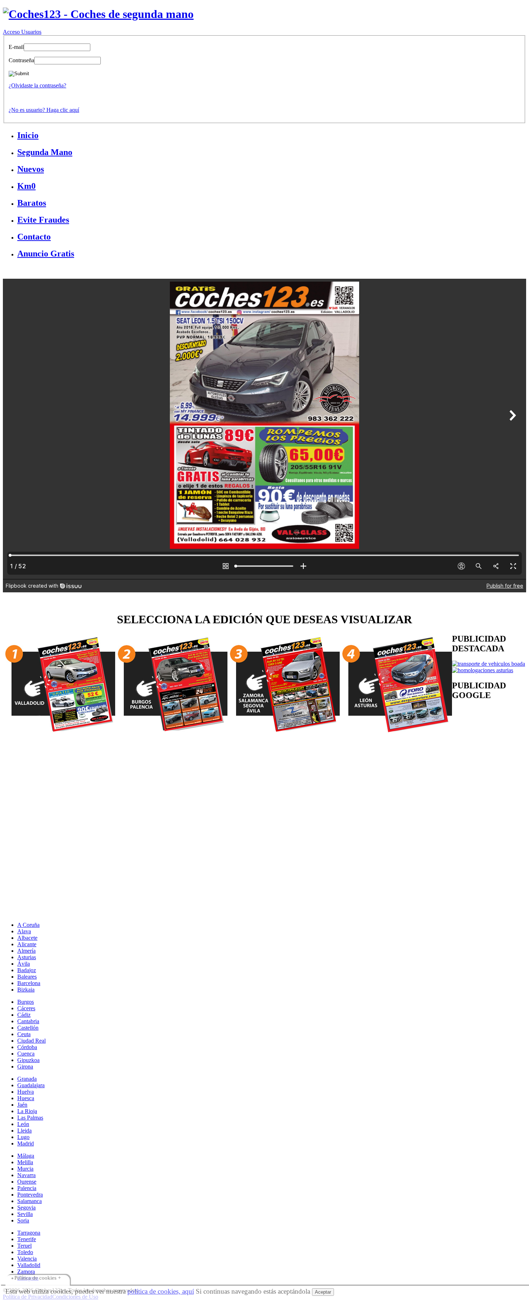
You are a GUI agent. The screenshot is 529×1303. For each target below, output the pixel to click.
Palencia (26, 1188)
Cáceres (26, 1008)
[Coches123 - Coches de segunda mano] (98, 14)
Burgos (25, 1002)
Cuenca (26, 1054)
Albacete (27, 938)
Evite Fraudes (43, 219)
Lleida (24, 1130)
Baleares (27, 977)
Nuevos (30, 169)
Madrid (25, 1143)
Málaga (25, 1156)
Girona (25, 1066)
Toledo (25, 1252)
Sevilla (25, 1214)
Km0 (26, 186)
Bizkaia (26, 990)
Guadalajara (31, 1085)
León (23, 1124)
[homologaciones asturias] (482, 670)
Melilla (25, 1162)
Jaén (22, 1105)
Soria (23, 1220)
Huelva (25, 1092)
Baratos (31, 203)
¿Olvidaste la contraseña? (37, 85)
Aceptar (323, 1292)
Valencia (27, 1259)
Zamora (26, 1271)
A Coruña (28, 925)
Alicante (26, 944)
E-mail (16, 47)
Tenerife (26, 1239)
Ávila (23, 964)
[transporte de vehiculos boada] (488, 664)
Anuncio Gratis (45, 253)
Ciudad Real (31, 1041)
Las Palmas (30, 1118)
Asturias (26, 957)
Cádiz (24, 1015)
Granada (27, 1079)
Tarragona (28, 1233)
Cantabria (28, 1021)
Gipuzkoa (28, 1060)
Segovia (26, 1207)
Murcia (25, 1169)
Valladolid (28, 1265)
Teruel (24, 1246)
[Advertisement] (219, 785)
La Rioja (27, 1111)
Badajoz (26, 970)
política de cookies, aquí (160, 1291)
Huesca (25, 1098)
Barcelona (28, 983)
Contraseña (21, 60)
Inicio (28, 135)
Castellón (28, 1028)
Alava (24, 931)
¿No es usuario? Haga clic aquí (44, 110)
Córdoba (27, 1047)
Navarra (26, 1175)
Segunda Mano (44, 152)
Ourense (26, 1182)
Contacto (34, 236)
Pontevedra (30, 1195)
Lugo (23, 1137)
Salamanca (29, 1201)
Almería (26, 951)
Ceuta (24, 1034)
